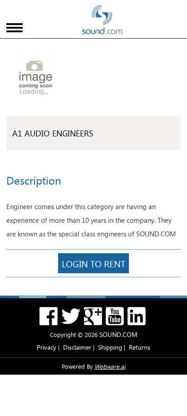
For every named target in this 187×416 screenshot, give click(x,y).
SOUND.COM (118, 334)
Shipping (110, 347)
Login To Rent (93, 263)
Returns (139, 347)
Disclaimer (77, 347)
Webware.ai (109, 366)
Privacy (46, 347)
